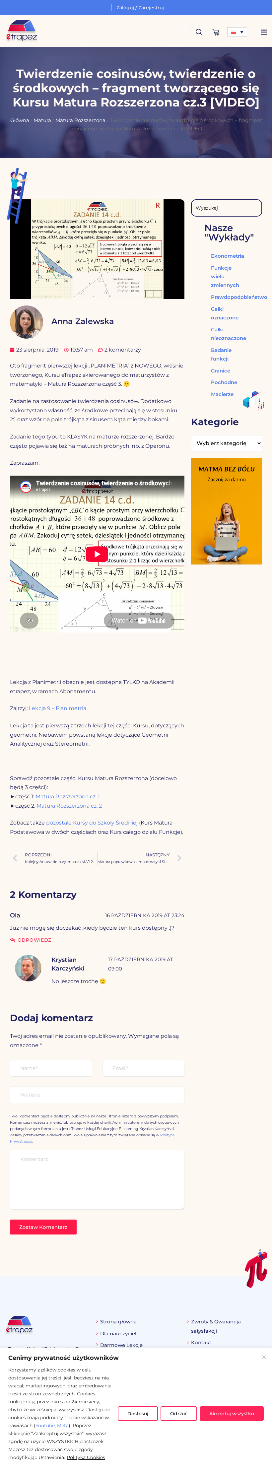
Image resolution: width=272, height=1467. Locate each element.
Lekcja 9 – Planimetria (57, 708)
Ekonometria (222, 256)
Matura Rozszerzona (80, 120)
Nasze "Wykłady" (229, 232)
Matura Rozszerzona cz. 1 (67, 796)
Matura (42, 120)
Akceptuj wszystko (231, 1414)
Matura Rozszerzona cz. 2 (69, 806)
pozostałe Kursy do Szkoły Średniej (92, 823)
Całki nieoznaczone (222, 333)
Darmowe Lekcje (121, 1345)
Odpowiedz (34, 940)
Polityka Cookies (86, 1457)
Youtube (45, 1426)
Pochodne (222, 382)
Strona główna (118, 1321)
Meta (63, 1426)
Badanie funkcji (221, 354)
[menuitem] (237, 31)
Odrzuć (178, 1414)
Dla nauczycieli (119, 1333)
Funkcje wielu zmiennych (222, 276)
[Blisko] (264, 1357)
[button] (263, 32)
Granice (220, 370)
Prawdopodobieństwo (222, 297)
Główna (19, 120)
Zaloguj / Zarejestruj (140, 8)
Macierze (222, 394)
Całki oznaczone (222, 313)
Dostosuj (137, 1414)
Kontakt (201, 1342)
